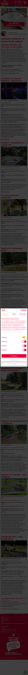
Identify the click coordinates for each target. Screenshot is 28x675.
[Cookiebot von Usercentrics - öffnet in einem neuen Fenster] (20, 310)
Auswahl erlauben (14, 359)
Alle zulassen (14, 355)
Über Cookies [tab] (23, 314)
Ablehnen (14, 363)
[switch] (24, 342)
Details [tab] (14, 314)
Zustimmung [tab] (5, 314)
